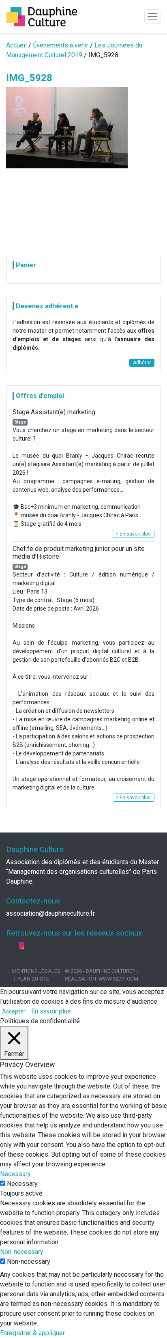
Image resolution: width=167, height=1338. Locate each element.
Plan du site (33, 979)
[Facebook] (9, 945)
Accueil (16, 45)
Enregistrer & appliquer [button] (32, 1333)
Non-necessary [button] (21, 1252)
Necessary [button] (15, 1174)
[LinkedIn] (16, 945)
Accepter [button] (14, 1011)
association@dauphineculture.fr (50, 913)
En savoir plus (134, 534)
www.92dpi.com (118, 979)
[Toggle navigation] (152, 16)
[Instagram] (21, 945)
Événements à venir (60, 45)
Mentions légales (36, 971)
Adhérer (142, 363)
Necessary (22, 1183)
